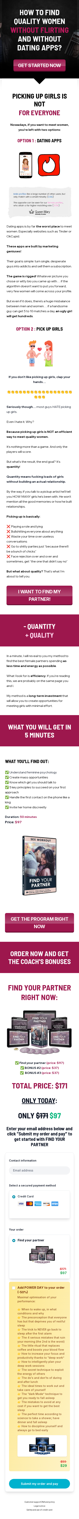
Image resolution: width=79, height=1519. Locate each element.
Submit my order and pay (39, 1484)
